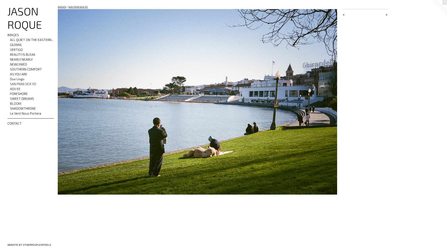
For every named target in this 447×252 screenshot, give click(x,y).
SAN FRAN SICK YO (23, 84)
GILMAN (15, 45)
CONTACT (14, 123)
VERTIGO (16, 50)
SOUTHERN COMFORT (26, 69)
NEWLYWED (18, 64)
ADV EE (15, 89)
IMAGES (13, 35)
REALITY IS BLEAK (22, 54)
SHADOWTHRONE (23, 108)
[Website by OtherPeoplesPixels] (437, 9)
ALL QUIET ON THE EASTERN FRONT (32, 40)
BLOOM (15, 103)
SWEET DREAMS (22, 99)
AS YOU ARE (18, 74)
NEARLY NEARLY (21, 59)
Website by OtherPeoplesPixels (29, 245)
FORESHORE (19, 94)
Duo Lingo (17, 79)
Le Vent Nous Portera (25, 113)
